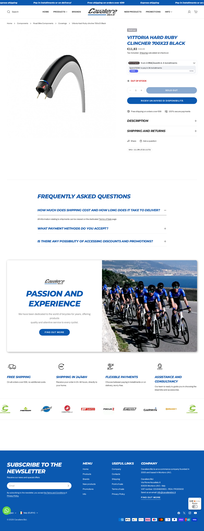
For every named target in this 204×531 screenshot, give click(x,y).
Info (84, 494)
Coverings (62, 23)
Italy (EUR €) (29, 513)
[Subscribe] (68, 486)
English (10, 513)
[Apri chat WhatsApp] (6, 510)
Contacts (116, 474)
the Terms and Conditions (54, 493)
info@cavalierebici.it (166, 492)
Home (9, 23)
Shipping (144, 53)
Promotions (88, 489)
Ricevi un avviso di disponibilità (162, 101)
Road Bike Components (43, 23)
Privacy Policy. (13, 496)
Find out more (54, 332)
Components (22, 23)
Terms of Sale (105, 219)
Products (87, 474)
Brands (86, 479)
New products (89, 484)
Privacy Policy (118, 494)
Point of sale (117, 484)
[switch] (195, 506)
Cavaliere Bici (20, 520)
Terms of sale (118, 489)
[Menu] (199, 499)
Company (116, 469)
